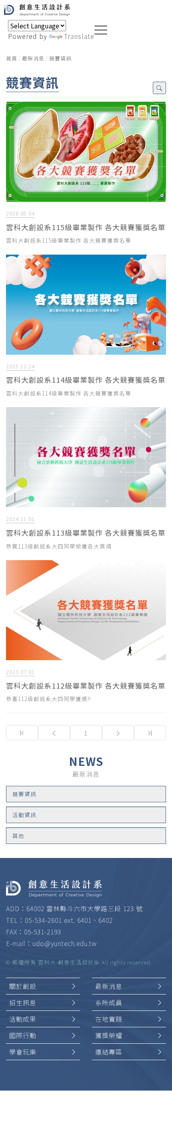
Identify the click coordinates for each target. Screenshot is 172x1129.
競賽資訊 (60, 58)
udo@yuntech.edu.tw (64, 943)
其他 (18, 836)
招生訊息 (22, 1002)
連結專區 (108, 1052)
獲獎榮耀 (108, 1035)
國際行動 (22, 1035)
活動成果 (22, 1019)
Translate (79, 36)
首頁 (11, 58)
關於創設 (22, 986)
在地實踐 (108, 1019)
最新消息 (33, 58)
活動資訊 (24, 815)
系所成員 (108, 1002)
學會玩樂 (22, 1052)
